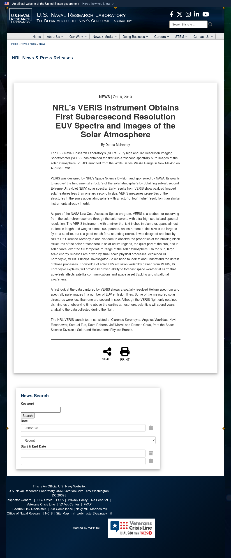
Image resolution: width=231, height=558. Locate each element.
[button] (98, 3)
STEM (179, 36)
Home (36, 36)
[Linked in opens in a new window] (196, 13)
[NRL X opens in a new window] (179, 13)
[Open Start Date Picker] (151, 453)
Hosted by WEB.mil (86, 528)
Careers (160, 36)
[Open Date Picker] (151, 427)
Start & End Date (33, 446)
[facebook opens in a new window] (171, 13)
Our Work (76, 36)
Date (24, 420)
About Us (53, 36)
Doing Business (134, 36)
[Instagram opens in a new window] (188, 13)
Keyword (27, 403)
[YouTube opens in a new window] (205, 13)
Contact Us (201, 36)
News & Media (103, 36)
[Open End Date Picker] (151, 461)
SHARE (107, 359)
